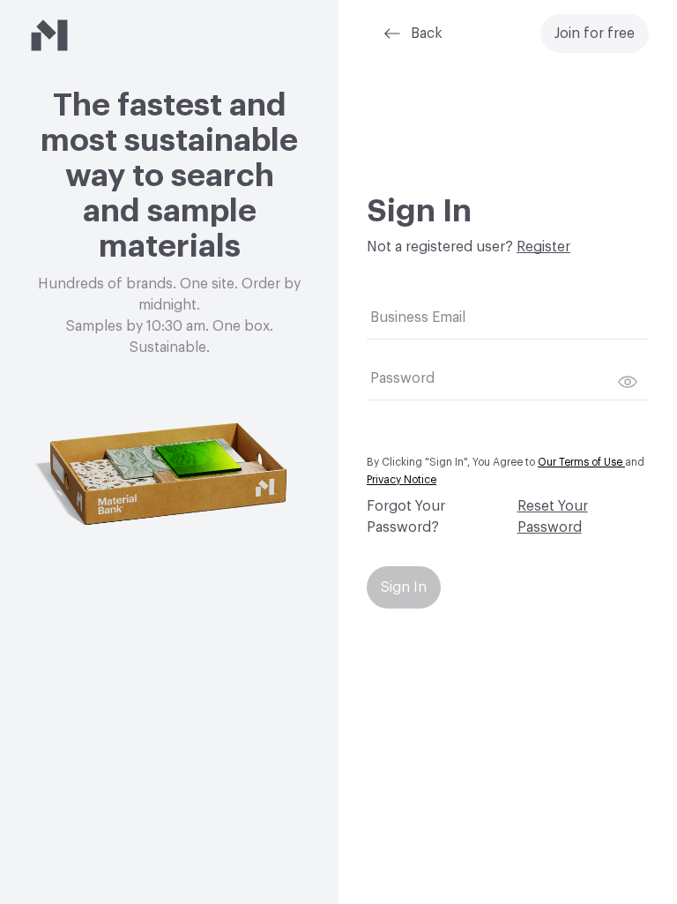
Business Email (417, 317)
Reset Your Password (552, 516)
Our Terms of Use (581, 462)
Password (402, 378)
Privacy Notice (401, 479)
